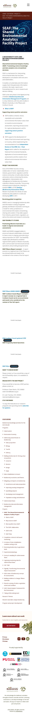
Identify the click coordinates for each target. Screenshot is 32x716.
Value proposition (11, 442)
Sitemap (5, 641)
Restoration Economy (10, 434)
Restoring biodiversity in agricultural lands (14, 548)
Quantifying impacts (11, 491)
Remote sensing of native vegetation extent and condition (14, 584)
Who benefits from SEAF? (13, 524)
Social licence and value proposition (15, 484)
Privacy (4, 637)
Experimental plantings (10, 552)
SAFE (11, 196)
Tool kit (8, 449)
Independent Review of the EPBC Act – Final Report (16, 146)
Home (4, 13)
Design (8, 467)
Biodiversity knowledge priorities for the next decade (13, 424)
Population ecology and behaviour (15, 497)
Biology (8, 446)
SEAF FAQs (9, 534)
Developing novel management (14, 494)
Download (25, 291)
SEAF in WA (9, 530)
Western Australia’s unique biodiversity (13, 600)
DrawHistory (19, 711)
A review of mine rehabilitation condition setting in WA (12, 543)
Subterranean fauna (9, 501)
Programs (5, 428)
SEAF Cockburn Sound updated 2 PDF (14, 338)
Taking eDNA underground (11, 593)
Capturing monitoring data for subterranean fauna (12, 561)
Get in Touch (11, 625)
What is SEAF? (10, 517)
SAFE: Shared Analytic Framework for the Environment (14, 589)
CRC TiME (7, 565)
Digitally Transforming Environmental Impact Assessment (14, 569)
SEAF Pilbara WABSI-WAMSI (11, 291)
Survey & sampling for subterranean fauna (14, 556)
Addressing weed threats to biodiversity (12, 439)
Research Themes (7, 596)
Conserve (8, 461)
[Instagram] (19, 639)
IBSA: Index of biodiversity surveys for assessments (14, 574)
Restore (8, 464)
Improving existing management (15, 487)
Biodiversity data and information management (13, 505)
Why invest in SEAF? (11, 520)
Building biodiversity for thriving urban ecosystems (14, 457)
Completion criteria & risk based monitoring (13, 538)
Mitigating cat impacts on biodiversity (14, 481)
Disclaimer (5, 639)
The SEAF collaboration (12, 527)
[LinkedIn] (28, 639)
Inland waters (8, 431)
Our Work (10, 13)
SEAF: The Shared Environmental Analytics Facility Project (14, 513)
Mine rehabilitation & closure (12, 474)
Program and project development (12, 603)
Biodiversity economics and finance (14, 477)
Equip (7, 471)
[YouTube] (23, 639)
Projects (17, 13)
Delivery (8, 452)
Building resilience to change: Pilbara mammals (14, 579)
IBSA (9, 187)
